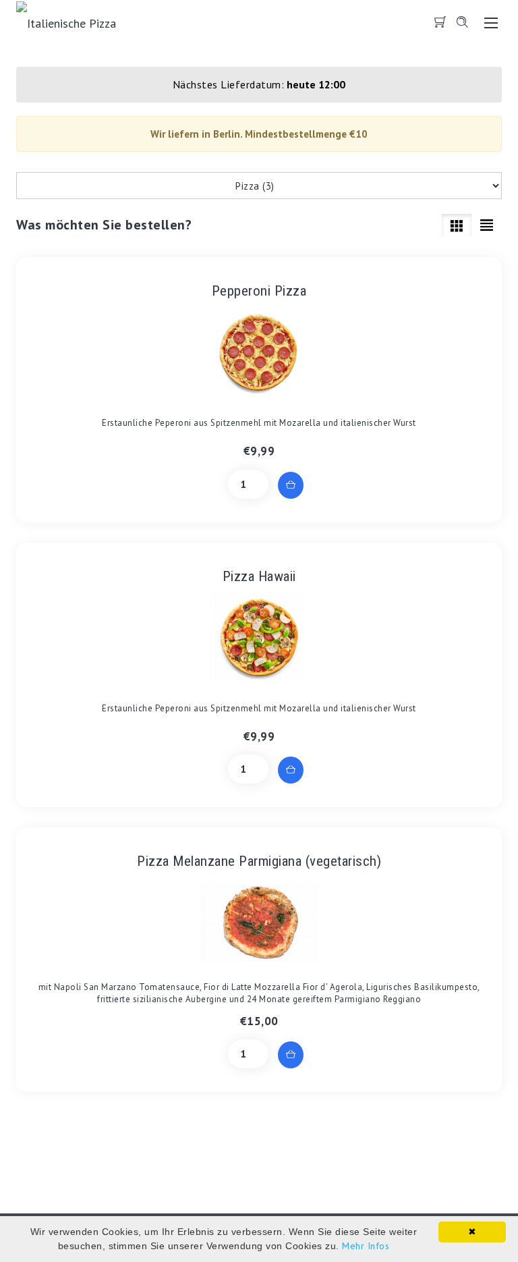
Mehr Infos (365, 1246)
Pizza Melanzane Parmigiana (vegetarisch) (259, 861)
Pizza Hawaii (259, 576)
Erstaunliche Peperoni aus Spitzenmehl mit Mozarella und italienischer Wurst (259, 423)
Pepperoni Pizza (259, 291)
